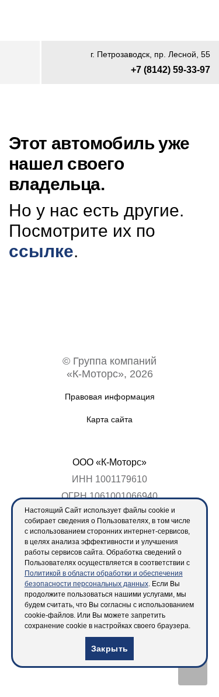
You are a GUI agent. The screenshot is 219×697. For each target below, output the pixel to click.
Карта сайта (109, 419)
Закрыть (109, 648)
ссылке (41, 251)
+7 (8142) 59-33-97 (170, 70)
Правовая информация (110, 396)
